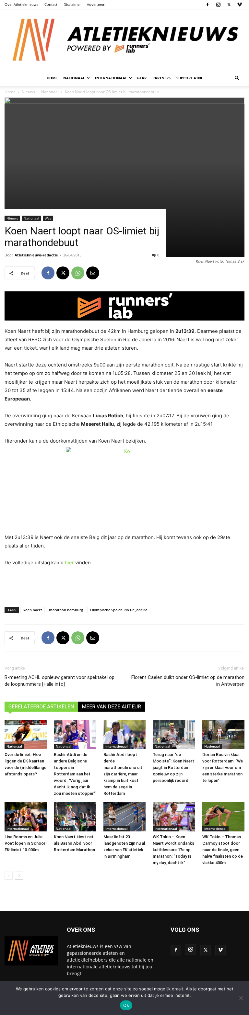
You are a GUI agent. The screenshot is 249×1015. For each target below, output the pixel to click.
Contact (50, 4)
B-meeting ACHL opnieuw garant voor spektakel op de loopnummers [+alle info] (59, 680)
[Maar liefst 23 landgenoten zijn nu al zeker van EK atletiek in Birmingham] (124, 816)
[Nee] (241, 998)
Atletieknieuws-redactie (36, 255)
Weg (48, 218)
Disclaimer (72, 4)
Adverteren (96, 4)
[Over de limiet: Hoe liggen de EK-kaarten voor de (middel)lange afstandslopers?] (26, 734)
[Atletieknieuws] (124, 39)
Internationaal (116, 746)
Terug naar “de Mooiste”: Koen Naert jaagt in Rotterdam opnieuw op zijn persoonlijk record (173, 767)
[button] (236, 78)
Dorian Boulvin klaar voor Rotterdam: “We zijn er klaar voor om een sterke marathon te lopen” (222, 767)
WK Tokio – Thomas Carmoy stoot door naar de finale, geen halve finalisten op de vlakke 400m (222, 849)
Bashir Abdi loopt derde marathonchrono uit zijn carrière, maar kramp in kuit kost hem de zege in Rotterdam (122, 774)
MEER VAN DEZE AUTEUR (111, 707)
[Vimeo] (239, 4)
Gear (142, 77)
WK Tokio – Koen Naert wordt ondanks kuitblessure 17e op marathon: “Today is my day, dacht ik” (173, 849)
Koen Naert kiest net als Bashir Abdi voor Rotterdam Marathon (74, 843)
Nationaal (31, 218)
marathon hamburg (66, 609)
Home (52, 77)
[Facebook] (207, 4)
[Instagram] (218, 4)
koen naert (32, 609)
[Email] (92, 272)
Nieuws (12, 218)
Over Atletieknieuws (21, 4)
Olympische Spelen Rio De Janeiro (119, 609)
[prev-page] (9, 876)
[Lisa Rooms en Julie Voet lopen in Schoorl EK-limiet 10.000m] (26, 816)
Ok (126, 1005)
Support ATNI (189, 77)
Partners (161, 77)
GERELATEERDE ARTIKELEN (41, 707)
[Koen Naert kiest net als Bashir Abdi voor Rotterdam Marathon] (75, 816)
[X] (229, 4)
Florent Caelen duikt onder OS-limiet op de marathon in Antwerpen (187, 680)
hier (69, 562)
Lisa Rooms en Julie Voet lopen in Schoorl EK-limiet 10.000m (25, 843)
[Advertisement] (124, 585)
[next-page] (19, 876)
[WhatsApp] (77, 272)
